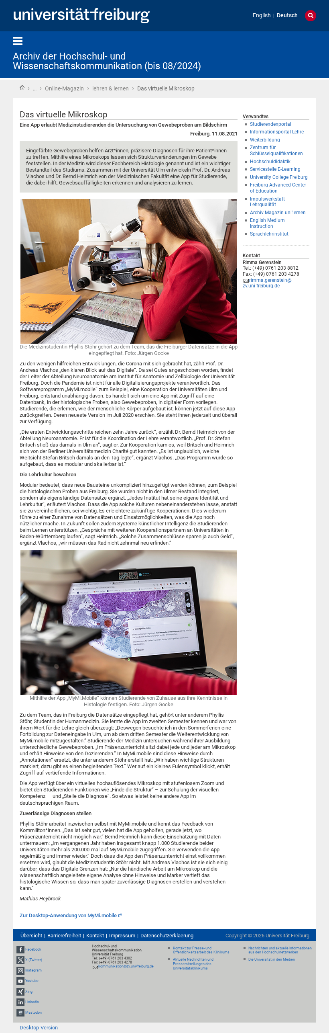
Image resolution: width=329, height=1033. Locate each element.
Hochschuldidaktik (270, 161)
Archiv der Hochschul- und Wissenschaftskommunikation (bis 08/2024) (107, 61)
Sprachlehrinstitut (269, 234)
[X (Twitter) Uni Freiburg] (20, 960)
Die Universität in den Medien (271, 959)
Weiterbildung (265, 140)
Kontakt (95, 936)
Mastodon (33, 1012)
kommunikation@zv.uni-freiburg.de (126, 966)
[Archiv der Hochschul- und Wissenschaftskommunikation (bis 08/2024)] (277, 54)
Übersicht (31, 936)
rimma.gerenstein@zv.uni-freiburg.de (267, 283)
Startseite (22, 87)
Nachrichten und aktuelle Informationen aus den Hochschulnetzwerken (280, 950)
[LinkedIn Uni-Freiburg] (20, 1002)
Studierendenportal (270, 124)
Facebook (33, 949)
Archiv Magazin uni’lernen (278, 212)
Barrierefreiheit (64, 936)
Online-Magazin (64, 88)
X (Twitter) (33, 960)
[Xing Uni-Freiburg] (20, 992)
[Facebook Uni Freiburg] (20, 949)
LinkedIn (32, 1002)
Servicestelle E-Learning (275, 169)
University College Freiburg (279, 177)
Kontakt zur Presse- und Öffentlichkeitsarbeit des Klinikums (201, 950)
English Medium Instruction (267, 223)
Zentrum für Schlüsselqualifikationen (276, 150)
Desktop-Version (39, 1028)
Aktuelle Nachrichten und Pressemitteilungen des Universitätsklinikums (193, 963)
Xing (28, 992)
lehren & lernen (110, 88)
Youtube (32, 981)
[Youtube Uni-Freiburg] (20, 981)
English (262, 15)
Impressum (122, 936)
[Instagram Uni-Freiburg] (20, 970)
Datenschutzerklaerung (166, 936)
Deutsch (287, 15)
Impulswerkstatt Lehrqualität (267, 202)
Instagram (33, 970)
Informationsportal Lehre (277, 132)
